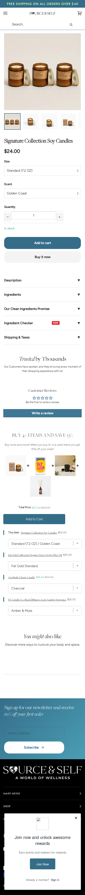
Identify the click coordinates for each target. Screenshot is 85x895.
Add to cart (42, 243)
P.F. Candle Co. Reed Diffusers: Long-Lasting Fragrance (37, 599)
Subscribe (31, 747)
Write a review (42, 413)
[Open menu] (9, 13)
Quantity (9, 207)
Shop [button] (7, 806)
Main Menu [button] (11, 793)
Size (7, 161)
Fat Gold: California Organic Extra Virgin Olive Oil (35, 555)
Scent (8, 184)
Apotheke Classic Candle (21, 577)
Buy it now (43, 257)
